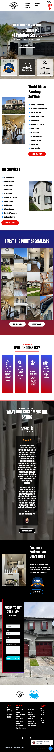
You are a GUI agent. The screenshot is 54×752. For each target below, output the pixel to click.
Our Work (27, 5)
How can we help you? (11, 644)
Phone (7, 630)
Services (27, 3)
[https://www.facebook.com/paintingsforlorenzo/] (23, 737)
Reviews (37, 3)
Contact (27, 8)
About (36, 5)
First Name (8, 623)
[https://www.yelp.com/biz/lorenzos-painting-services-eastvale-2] (9, 68)
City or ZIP (8, 637)
